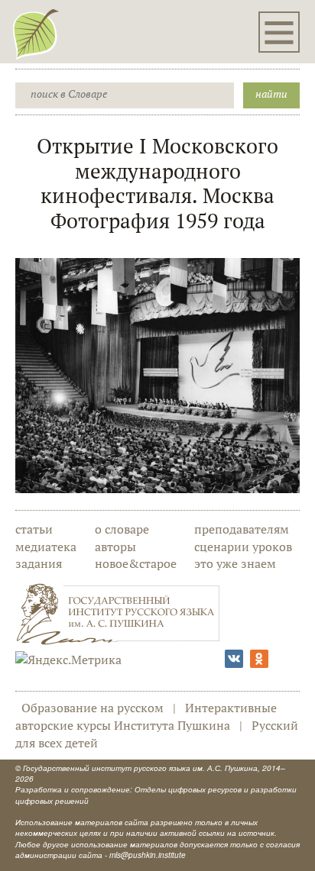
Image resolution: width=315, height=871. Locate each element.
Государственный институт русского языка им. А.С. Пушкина (140, 768)
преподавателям (241, 529)
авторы (115, 546)
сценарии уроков (243, 546)
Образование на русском (92, 707)
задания (38, 563)
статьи (34, 529)
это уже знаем (235, 563)
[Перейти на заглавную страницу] (36, 34)
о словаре (122, 529)
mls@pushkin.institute (147, 855)
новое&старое (136, 563)
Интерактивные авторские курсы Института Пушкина (146, 716)
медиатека (45, 546)
